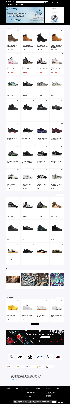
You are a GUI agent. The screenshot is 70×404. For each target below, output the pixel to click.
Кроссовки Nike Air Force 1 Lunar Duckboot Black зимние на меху (42, 236)
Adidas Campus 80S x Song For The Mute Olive (56, 260)
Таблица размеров (48, 396)
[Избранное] (57, 2)
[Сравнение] (55, 2)
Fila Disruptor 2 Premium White (27, 315)
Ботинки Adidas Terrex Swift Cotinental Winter (41, 116)
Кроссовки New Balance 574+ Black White (56, 162)
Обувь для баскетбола (39, 391)
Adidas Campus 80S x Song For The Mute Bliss (12, 260)
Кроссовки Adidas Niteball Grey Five (12, 162)
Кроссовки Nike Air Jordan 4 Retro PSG (42, 69)
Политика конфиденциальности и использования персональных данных (50, 393)
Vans (17, 391)
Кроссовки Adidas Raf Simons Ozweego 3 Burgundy (56, 139)
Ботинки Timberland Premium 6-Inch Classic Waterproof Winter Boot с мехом (56, 46)
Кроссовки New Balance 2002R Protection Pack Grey (56, 185)
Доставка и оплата (18, 0)
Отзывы (28, 0)
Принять (54, 401)
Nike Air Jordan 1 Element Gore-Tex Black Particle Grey (12, 213)
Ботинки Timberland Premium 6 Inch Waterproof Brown (12, 46)
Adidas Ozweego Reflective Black (27, 138)
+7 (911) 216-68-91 (43, 0)
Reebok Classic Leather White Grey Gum (41, 316)
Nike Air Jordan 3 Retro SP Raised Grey (56, 69)
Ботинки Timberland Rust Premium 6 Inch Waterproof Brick (27, 46)
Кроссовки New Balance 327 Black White (41, 185)
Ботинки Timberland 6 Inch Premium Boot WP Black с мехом (42, 46)
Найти (46, 2)
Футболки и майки (28, 396)
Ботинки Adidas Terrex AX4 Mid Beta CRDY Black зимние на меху (27, 116)
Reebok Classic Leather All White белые (56, 316)
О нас (30, 0)
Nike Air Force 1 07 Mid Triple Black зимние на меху (12, 236)
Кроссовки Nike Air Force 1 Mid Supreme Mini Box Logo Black (56, 236)
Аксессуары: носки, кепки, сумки (30, 392)
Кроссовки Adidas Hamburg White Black (42, 260)
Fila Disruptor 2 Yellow (11, 315)
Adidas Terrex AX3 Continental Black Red (12, 139)
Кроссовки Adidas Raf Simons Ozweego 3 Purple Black (42, 139)
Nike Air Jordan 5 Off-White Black (27, 68)
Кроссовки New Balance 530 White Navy (26, 185)
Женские (22, 4)
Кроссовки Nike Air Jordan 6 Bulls (13, 68)
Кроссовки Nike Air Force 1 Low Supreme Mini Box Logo (27, 236)
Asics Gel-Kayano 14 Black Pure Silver (27, 92)
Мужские (17, 4)
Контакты (35, 0)
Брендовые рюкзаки (29, 395)
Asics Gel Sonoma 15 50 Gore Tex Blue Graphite (12, 92)
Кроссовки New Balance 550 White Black (12, 185)
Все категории (10, 4)
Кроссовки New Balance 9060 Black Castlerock (41, 162)
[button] (7, 15)
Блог (32, 0)
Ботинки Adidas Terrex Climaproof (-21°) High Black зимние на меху (13, 116)
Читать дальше (13, 379)
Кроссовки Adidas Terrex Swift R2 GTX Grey (56, 116)
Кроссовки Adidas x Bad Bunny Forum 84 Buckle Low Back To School (27, 162)
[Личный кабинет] (53, 2)
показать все (61, 268)
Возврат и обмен (24, 0)
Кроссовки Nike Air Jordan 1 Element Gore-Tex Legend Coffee (56, 213)
